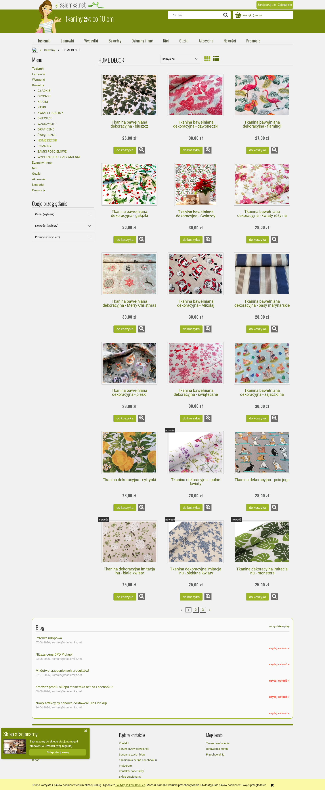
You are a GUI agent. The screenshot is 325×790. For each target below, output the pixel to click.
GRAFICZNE (46, 129)
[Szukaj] (225, 15)
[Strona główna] (48, 16)
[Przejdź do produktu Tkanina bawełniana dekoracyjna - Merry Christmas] (129, 273)
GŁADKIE (44, 90)
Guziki (36, 173)
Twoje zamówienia (217, 743)
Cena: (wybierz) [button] (44, 214)
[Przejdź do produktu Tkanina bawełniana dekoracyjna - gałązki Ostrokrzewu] (129, 184)
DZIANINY (44, 146)
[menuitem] (43, 40)
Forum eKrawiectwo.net (134, 748)
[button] (141, 150)
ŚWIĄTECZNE (47, 135)
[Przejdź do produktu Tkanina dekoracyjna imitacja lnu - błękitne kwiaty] (196, 541)
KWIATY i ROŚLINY (50, 113)
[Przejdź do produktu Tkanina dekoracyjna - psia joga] (262, 452)
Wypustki (38, 79)
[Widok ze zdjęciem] (207, 59)
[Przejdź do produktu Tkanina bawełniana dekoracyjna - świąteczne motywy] (196, 363)
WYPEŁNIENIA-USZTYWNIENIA (59, 157)
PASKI (42, 107)
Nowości (38, 184)
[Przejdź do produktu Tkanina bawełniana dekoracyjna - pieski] (129, 363)
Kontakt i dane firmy (131, 771)
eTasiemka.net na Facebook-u (138, 760)
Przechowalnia (215, 754)
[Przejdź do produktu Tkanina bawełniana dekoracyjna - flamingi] (262, 95)
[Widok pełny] (216, 59)
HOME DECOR (47, 140)
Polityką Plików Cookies (130, 785)
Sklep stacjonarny (130, 776)
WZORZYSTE (46, 124)
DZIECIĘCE (45, 118)
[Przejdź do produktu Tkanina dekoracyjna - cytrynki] (129, 452)
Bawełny (38, 85)
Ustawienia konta (217, 748)
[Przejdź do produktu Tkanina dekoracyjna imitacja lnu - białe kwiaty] (129, 541)
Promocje (38, 190)
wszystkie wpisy (279, 626)
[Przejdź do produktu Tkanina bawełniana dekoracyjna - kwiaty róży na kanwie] (262, 184)
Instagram (125, 765)
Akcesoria (39, 179)
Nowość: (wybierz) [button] (46, 225)
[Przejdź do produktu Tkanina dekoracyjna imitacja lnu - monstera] (262, 541)
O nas (35, 760)
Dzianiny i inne (42, 162)
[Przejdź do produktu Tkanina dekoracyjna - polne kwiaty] (196, 452)
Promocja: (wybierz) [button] (47, 237)
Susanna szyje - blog (132, 754)
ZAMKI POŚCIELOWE (52, 151)
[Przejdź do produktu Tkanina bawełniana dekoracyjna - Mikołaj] (196, 273)
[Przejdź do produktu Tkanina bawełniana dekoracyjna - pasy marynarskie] (262, 273)
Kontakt (124, 743)
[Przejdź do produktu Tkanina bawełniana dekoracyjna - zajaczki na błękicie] (262, 363)
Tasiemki (38, 68)
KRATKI (43, 101)
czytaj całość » (279, 648)
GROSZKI (44, 96)
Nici (34, 168)
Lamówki (38, 74)
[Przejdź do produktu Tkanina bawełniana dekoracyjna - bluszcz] (129, 95)
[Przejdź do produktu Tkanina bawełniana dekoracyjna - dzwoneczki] (196, 95)
